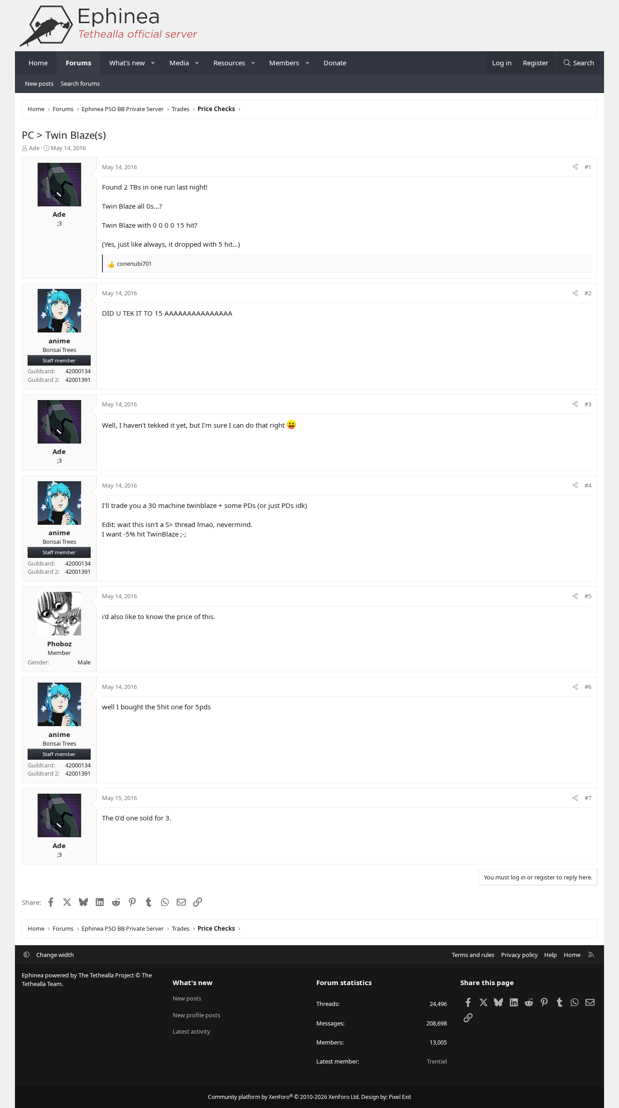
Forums (78, 62)
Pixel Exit (400, 1097)
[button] (153, 62)
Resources (229, 62)
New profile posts (196, 1015)
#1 (588, 167)
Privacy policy (519, 955)
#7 (588, 798)
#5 (588, 596)
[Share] (575, 166)
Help (550, 955)
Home (38, 62)
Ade (34, 148)
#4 (588, 485)
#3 (588, 404)
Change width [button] (55, 955)
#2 (588, 293)
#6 (588, 687)
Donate (335, 62)
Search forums (80, 83)
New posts (39, 83)
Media (179, 62)
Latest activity (191, 1031)
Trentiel (437, 1061)
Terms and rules (473, 955)
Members (284, 62)
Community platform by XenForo (284, 1097)
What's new (127, 62)
